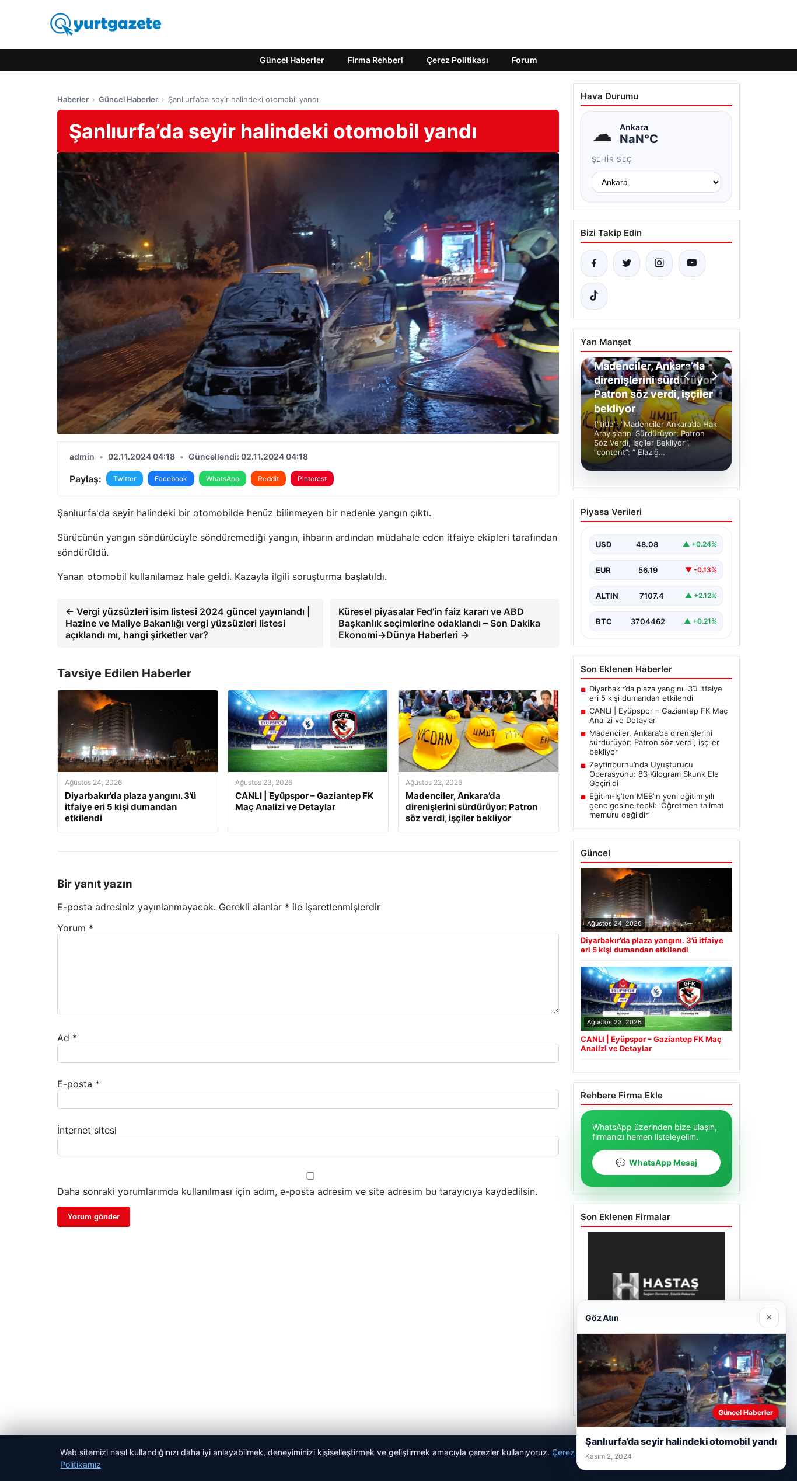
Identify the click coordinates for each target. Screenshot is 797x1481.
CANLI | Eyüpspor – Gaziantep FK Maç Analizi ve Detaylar (658, 715)
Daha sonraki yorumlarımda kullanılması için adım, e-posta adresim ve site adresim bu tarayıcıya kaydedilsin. (297, 1191)
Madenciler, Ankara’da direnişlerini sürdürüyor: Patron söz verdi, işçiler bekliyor (654, 742)
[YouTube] (692, 263)
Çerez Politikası (457, 60)
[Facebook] (594, 263)
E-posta (78, 1084)
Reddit (268, 478)
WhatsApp (222, 478)
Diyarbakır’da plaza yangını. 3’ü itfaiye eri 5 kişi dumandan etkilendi (655, 693)
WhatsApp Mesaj (656, 1162)
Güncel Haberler (292, 60)
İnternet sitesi (87, 1130)
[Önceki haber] (688, 376)
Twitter (124, 478)
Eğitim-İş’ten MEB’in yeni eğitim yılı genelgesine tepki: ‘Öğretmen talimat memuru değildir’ (656, 805)
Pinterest (312, 478)
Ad (67, 1038)
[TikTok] (594, 296)
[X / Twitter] (626, 263)
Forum (524, 60)
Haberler (73, 99)
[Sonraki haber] (713, 376)
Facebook (171, 478)
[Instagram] (659, 263)
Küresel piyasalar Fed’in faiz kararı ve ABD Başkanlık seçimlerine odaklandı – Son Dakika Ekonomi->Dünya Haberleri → (439, 623)
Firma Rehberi (375, 60)
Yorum (75, 928)
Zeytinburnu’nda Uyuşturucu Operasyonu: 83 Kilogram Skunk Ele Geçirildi (654, 774)
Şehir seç (612, 159)
